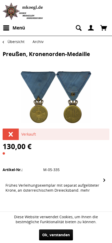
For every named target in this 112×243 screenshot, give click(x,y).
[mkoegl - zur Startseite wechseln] (23, 11)
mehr (85, 190)
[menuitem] (14, 28)
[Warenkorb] (103, 28)
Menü (19, 28)
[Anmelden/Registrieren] (91, 28)
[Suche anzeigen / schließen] (78, 28)
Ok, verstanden (56, 234)
